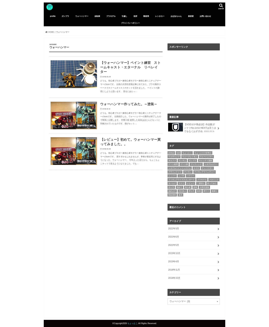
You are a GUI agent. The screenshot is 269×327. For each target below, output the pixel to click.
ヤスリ (181, 183)
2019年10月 (174, 253)
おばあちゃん (176, 16)
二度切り (201, 183)
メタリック (214, 180)
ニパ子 (181, 176)
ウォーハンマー (81, 16)
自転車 (97, 16)
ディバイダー (207, 168)
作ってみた (212, 183)
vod (178, 153)
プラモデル (111, 16)
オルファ (172, 160)
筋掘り (214, 191)
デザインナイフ (175, 172)
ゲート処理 (173, 164)
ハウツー (190, 176)
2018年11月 (174, 270)
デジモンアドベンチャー (204, 172)
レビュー (190, 183)
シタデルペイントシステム (179, 168)
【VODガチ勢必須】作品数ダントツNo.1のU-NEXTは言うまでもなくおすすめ (200, 128)
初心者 (188, 187)
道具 (180, 195)
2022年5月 (173, 245)
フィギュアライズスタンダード (181, 180)
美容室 (191, 16)
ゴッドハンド (196, 164)
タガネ (196, 168)
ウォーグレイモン (189, 157)
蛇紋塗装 (172, 195)
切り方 (171, 187)
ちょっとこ (187, 153)
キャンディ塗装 (205, 160)
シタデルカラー (211, 164)
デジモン (188, 172)
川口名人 (182, 191)
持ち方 (191, 191)
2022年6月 (173, 237)
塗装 (195, 187)
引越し (124, 16)
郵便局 (146, 16)
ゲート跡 (184, 164)
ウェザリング (174, 157)
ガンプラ (65, 16)
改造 (199, 191)
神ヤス (206, 191)
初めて (179, 187)
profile (53, 16)
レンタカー (160, 16)
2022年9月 (173, 228)
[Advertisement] (194, 81)
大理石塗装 (204, 187)
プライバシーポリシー (130, 23)
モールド (172, 183)
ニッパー (172, 176)
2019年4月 (173, 261)
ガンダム (182, 160)
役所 (135, 16)
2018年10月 (174, 278)
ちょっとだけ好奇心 (203, 153)
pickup (171, 153)
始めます (172, 191)
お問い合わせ (205, 16)
